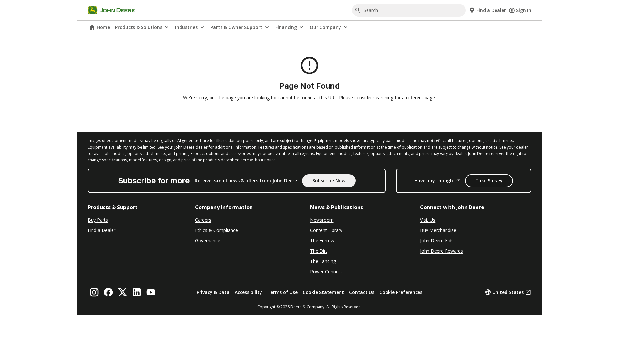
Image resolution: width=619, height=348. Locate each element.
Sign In (523, 10)
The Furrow (322, 240)
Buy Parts (98, 220)
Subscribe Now (328, 181)
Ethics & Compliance (216, 230)
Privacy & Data (213, 292)
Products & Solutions (138, 27)
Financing (286, 27)
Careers (203, 220)
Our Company (325, 27)
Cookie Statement (323, 292)
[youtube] (150, 292)
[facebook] (108, 292)
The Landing (323, 261)
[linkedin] (136, 292)
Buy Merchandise (438, 230)
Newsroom (322, 220)
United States (508, 292)
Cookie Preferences (400, 292)
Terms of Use (282, 292)
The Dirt (318, 251)
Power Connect (326, 271)
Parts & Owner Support (236, 27)
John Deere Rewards (441, 251)
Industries (186, 27)
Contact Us (361, 292)
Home (103, 27)
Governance (207, 240)
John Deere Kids (437, 240)
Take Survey (489, 181)
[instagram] (94, 292)
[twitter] (122, 292)
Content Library (326, 230)
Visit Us (427, 220)
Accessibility (248, 292)
